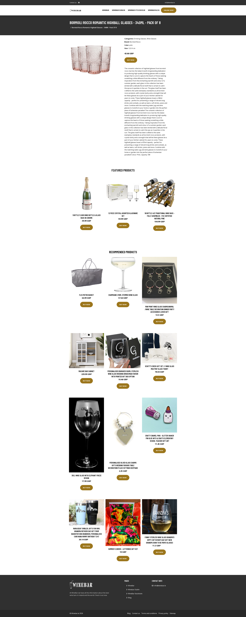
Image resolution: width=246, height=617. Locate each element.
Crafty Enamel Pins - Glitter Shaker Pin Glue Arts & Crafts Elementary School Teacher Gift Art (159, 438)
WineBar (105, 10)
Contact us (136, 613)
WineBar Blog (154, 10)
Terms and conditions (149, 613)
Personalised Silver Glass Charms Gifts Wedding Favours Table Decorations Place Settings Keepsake (123, 465)
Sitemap (173, 613)
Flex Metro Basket (86, 295)
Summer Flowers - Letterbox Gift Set (123, 549)
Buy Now (130, 60)
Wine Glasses (151, 39)
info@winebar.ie (170, 2)
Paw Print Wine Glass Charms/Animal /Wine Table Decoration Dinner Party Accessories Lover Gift (159, 309)
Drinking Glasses (140, 39)
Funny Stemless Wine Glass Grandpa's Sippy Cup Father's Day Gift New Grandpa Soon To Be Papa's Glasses (159, 540)
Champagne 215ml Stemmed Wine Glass (123, 295)
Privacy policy (163, 613)
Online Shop (169, 10)
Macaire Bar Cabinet (86, 371)
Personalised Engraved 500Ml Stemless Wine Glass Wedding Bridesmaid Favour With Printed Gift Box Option (123, 374)
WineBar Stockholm (136, 10)
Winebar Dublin (118, 10)
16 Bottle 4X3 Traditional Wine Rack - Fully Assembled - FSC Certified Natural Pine (160, 216)
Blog (129, 598)
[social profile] (78, 2)
